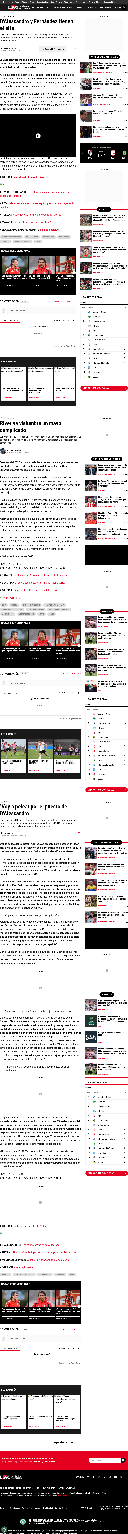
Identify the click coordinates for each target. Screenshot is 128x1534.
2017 (4, 605)
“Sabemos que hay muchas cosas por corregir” (38, 214)
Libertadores (7, 614)
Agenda (14, 605)
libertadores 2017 (26, 614)
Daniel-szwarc (7, 833)
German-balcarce (8, 48)
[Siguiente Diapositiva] (74, 272)
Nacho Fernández (22, 241)
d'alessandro (32, 237)
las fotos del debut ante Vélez (30, 1226)
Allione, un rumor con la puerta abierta (48, 1259)
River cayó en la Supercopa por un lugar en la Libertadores (44, 1252)
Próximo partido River (84, 2)
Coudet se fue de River (46, 2)
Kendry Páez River (65, 2)
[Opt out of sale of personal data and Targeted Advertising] (4, 1529)
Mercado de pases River (106, 2)
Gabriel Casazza (14, 450)
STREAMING (105, 7)
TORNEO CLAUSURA (86, 7)
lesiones (6, 241)
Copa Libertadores (36, 609)
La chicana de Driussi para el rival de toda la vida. (40, 575)
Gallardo (60, 1275)
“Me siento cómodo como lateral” (32, 222)
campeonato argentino (12, 609)
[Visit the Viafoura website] (71, 346)
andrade (5, 1275)
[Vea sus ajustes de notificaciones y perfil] (73, 320)
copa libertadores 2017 (59, 609)
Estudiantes (48, 237)
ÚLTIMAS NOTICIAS (41, 7)
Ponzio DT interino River (24, 2)
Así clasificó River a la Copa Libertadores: (38, 590)
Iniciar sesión (59, 301)
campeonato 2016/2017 (11, 237)
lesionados (64, 237)
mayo (42, 614)
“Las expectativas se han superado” (41, 1244)
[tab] (10, 320)
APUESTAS (104, 209)
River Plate (10, 16)
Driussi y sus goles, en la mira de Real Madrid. (40, 582)
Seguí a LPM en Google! (54, 49)
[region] (38, 324)
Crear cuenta (71, 301)
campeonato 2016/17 (31, 605)
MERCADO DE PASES (64, 7)
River (38, 241)
